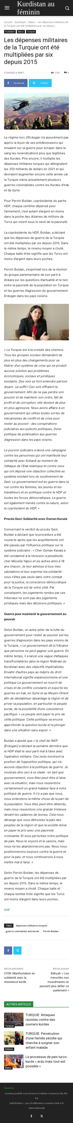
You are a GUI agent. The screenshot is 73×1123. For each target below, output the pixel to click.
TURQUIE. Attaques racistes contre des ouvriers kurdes (40, 1019)
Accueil (8, 22)
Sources (9, 1088)
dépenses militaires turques (31, 925)
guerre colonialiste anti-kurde (22, 931)
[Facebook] (8, 950)
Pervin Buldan (51, 931)
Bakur (31, 22)
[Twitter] (17, 950)
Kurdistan (20, 22)
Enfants (9, 1049)
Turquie (31, 31)
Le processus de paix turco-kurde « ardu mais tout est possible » (47, 1061)
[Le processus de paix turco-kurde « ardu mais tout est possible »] (14, 1061)
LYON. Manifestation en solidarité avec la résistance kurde (19, 978)
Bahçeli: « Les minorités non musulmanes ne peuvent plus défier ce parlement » (54, 982)
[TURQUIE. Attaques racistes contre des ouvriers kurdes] (14, 1019)
